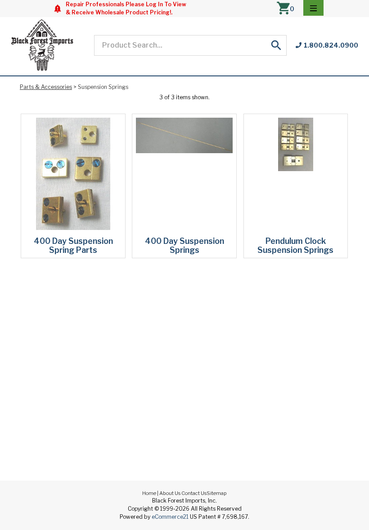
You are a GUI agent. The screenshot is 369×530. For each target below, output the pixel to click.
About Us (169, 493)
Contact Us (194, 493)
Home (149, 493)
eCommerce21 (170, 516)
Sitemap (217, 493)
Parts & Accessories (46, 87)
